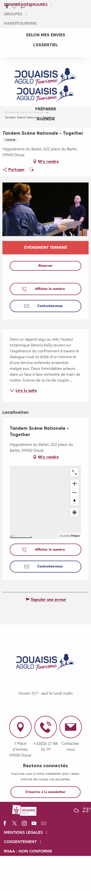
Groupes (13, 14)
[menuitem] (45, 35)
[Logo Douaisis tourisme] (45, 662)
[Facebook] (5, 825)
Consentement (20, 841)
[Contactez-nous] (44, 825)
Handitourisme (20, 23)
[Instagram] (24, 825)
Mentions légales (23, 832)
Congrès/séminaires (26, 4)
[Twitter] (14, 825)
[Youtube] (34, 825)
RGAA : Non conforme (28, 851)
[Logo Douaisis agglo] (24, 810)
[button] (31, 169)
